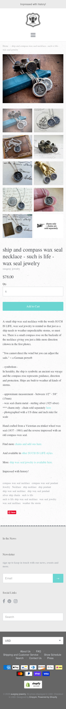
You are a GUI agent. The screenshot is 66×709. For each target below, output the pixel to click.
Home (5, 45)
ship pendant (44, 487)
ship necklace (29, 487)
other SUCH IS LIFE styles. (37, 453)
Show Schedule (52, 654)
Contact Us (35, 658)
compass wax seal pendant (45, 483)
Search (20, 658)
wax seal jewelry (47, 499)
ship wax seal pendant (38, 491)
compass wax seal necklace (16, 483)
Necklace (16, 487)
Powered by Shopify (47, 696)
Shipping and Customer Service (20, 654)
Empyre (33, 696)
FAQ (38, 651)
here (48, 407)
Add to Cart (33, 306)
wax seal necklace (12, 503)
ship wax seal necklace (14, 491)
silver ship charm (11, 495)
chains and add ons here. (28, 444)
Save (13, 512)
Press (50, 658)
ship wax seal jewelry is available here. (31, 462)
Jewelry (6, 487)
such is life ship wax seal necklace (20, 499)
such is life (27, 495)
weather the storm (32, 503)
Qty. (5, 284)
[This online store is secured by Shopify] (33, 687)
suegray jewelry (11, 268)
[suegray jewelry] (33, 25)
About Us (25, 651)
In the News (9, 538)
